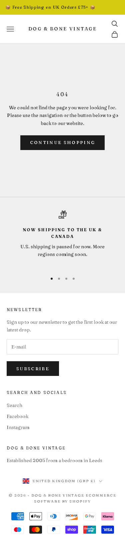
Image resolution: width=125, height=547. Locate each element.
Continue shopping (62, 142)
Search (14, 405)
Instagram (18, 427)
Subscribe (32, 368)
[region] (62, 239)
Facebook (17, 416)
